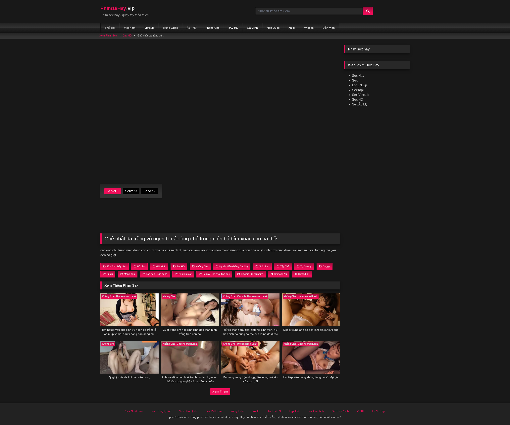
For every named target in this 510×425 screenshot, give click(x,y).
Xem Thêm (220, 391)
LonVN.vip (359, 85)
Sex (355, 80)
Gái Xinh (252, 27)
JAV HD (233, 27)
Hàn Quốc (273, 27)
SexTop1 (358, 90)
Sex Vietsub (360, 94)
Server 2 (149, 191)
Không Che (212, 27)
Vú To (256, 411)
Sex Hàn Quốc (188, 411)
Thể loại (110, 27)
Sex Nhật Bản (134, 411)
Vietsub (149, 27)
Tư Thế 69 (274, 411)
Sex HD (357, 99)
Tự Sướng (378, 411)
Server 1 (113, 191)
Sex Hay (358, 75)
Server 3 (131, 191)
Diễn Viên (329, 27)
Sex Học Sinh (340, 411)
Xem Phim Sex (108, 35)
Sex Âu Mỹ (359, 104)
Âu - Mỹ (191, 27)
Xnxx (291, 27)
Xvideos (309, 27)
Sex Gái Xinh (316, 411)
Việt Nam (129, 27)
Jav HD (127, 35)
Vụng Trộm (237, 411)
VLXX (360, 411)
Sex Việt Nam (214, 411)
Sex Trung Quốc (161, 411)
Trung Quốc (170, 27)
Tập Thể (294, 411)
